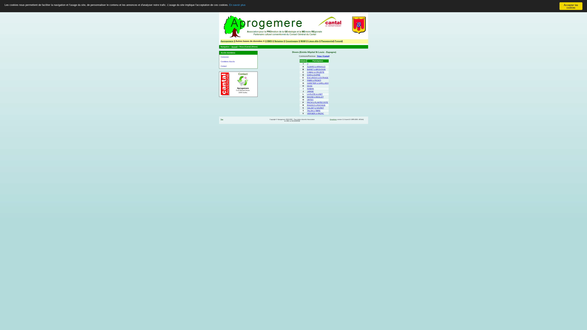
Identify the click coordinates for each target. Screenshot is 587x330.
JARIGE (310, 91)
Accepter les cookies (571, 6)
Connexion (225, 57)
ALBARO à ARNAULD (316, 67)
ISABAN (310, 89)
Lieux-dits (313, 41)
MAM (303, 41)
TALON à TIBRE (313, 111)
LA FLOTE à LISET (315, 94)
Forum (338, 41)
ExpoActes (333, 119)
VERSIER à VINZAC (315, 113)
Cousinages (292, 41)
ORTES (310, 100)
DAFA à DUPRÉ (313, 75)
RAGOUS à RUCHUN (316, 105)
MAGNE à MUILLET (315, 97)
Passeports (327, 41)
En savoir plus (237, 5)
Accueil (234, 47)
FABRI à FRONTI (314, 80)
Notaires (278, 41)
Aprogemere (227, 41)
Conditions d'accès (228, 61)
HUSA (309, 86)
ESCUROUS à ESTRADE (317, 78)
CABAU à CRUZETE (315, 72)
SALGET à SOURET (315, 108)
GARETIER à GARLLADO (318, 83)
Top (222, 119)
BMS (269, 41)
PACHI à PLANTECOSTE (317, 102)
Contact (224, 66)
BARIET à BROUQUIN (316, 69)
